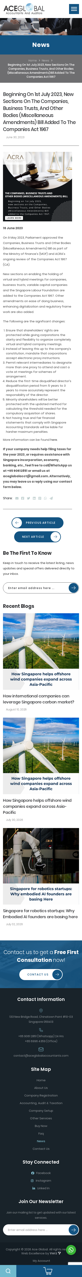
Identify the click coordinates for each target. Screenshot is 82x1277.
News (41, 1141)
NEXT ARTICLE (33, 537)
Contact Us (37, 974)
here (53, 440)
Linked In (43, 1188)
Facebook (43, 1173)
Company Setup (41, 1111)
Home (41, 1080)
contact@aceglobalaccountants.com (41, 1056)
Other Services (41, 1118)
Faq (41, 1133)
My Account (41, 1261)
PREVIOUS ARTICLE (40, 523)
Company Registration (41, 1095)
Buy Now (41, 1126)
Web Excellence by (39, 1253)
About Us (41, 1088)
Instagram (43, 1180)
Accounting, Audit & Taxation (41, 1103)
